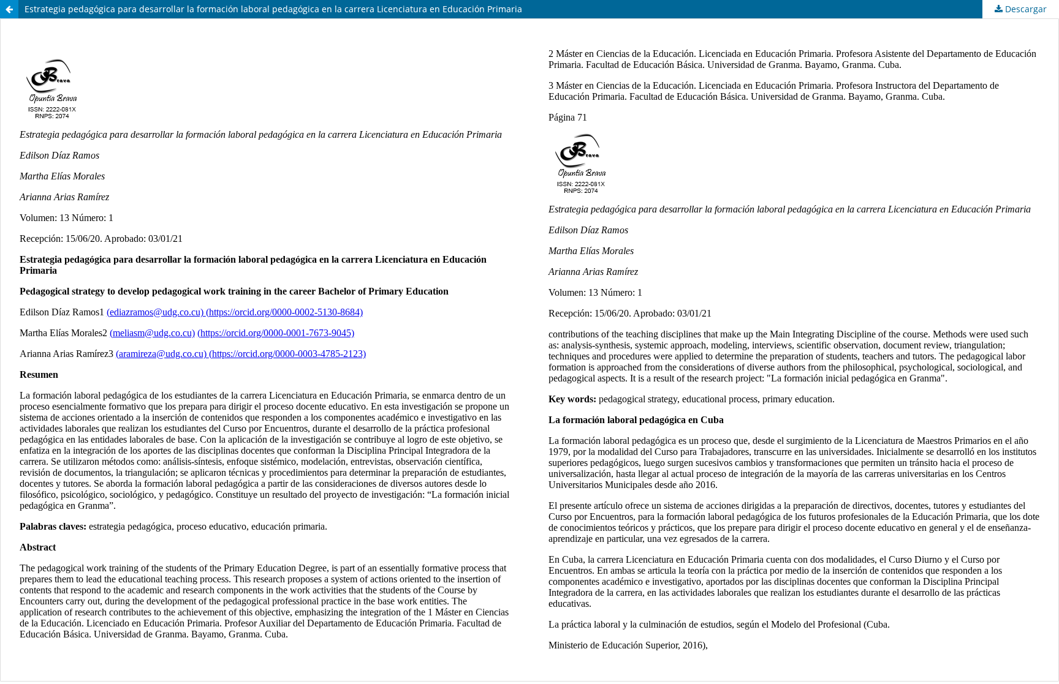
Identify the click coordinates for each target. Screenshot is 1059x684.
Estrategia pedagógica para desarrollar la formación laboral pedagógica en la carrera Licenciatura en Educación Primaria (273, 9)
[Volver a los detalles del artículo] (9, 9)
